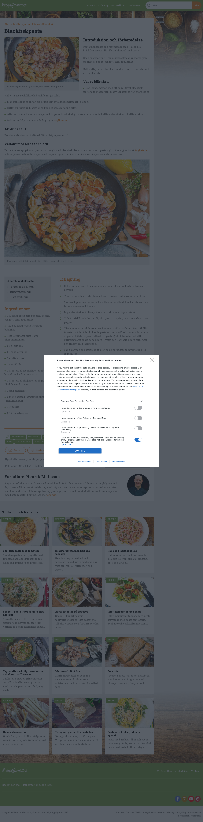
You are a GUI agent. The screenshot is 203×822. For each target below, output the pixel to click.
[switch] (138, 408)
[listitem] (101, 401)
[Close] (153, 361)
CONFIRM (80, 451)
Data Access (101, 461)
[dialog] (101, 411)
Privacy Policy (118, 461)
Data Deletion (84, 461)
